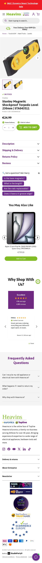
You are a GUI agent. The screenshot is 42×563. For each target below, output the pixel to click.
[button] (5, 326)
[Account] (33, 14)
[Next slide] (37, 237)
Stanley (5, 98)
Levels (30, 34)
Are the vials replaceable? (16, 188)
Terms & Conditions (8, 557)
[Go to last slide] (4, 237)
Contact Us (31, 557)
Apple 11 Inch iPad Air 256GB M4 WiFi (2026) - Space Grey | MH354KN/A (21, 247)
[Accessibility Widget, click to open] (38, 281)
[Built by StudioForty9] (12, 554)
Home (4, 34)
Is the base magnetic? (14, 178)
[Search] (4, 20)
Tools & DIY (12, 34)
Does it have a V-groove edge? (18, 193)
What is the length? (13, 183)
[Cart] (38, 14)
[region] (21, 326)
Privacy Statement (21, 557)
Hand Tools (22, 34)
